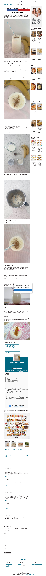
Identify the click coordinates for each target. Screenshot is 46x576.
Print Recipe (21, 12)
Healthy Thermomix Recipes (9, 352)
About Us (9, 565)
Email (5, 548)
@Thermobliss (16, 406)
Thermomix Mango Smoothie (10, 346)
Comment (6, 533)
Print (13, 368)
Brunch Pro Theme (30, 574)
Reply (6, 476)
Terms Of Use (9, 566)
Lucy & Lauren (21, 371)
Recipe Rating (6, 530)
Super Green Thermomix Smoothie (11, 347)
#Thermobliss (21, 406)
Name (5, 545)
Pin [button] (17, 368)
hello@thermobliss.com (37, 564)
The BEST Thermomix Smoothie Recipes (12, 344)
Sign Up (19, 564)
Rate (20, 368)
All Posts (8, 4)
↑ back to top (23, 559)
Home (5, 4)
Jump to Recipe (14, 12)
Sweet (11, 4)
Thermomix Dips (25, 455)
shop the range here (10, 411)
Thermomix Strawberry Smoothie (10, 345)
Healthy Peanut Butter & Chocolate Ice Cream (12, 351)
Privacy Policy (9, 564)
